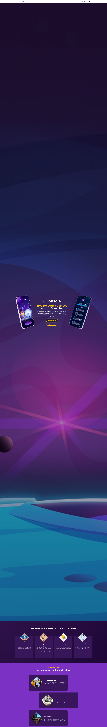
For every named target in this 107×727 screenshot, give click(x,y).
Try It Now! (51, 324)
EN (89, 1)
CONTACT (83, 1)
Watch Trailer (51, 320)
